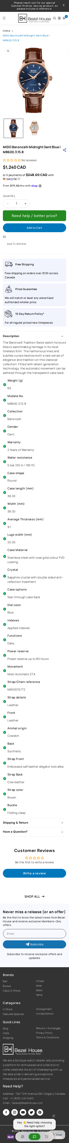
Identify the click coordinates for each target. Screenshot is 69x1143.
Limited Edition (45, 1013)
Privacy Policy (44, 1032)
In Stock (7, 1009)
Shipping (8, 1037)
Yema (39, 995)
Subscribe (37, 944)
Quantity (9, 196)
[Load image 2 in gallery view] (34, 128)
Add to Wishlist (16, 244)
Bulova (7, 986)
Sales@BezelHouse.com (27, 1103)
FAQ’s (6, 1033)
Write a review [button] (34, 873)
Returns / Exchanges (48, 1028)
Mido (39, 985)
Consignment (44, 1009)
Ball (5, 981)
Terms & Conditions (47, 1037)
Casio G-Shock (12, 990)
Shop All (32, 896)
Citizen (40, 981)
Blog (5, 1028)
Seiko (39, 990)
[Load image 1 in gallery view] (13, 128)
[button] (3, 18)
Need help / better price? (34, 215)
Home (6, 30)
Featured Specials (13, 1014)
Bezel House (28, 1131)
